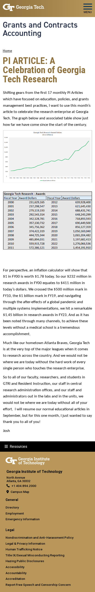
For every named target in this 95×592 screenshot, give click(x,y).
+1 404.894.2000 (24, 486)
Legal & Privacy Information (25, 543)
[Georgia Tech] (28, 460)
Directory (12, 507)
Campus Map (20, 492)
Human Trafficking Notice (24, 549)
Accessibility (15, 567)
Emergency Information (23, 519)
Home (7, 51)
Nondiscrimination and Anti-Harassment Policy (40, 537)
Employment (15, 513)
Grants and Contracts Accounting (40, 29)
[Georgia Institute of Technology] (24, 6)
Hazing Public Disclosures (25, 561)
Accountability (16, 573)
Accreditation (15, 579)
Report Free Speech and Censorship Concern (38, 584)
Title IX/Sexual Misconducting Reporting (35, 555)
